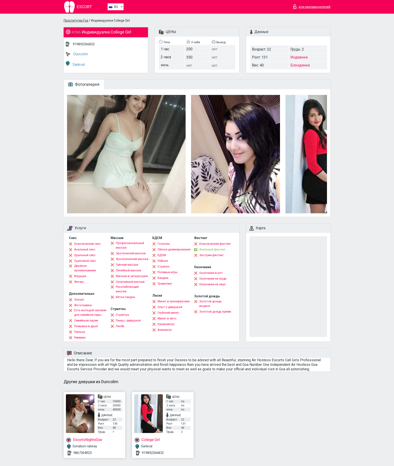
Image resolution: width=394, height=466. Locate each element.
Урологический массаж (132, 259)
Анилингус (165, 329)
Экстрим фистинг (211, 255)
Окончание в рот (211, 273)
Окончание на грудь (213, 278)
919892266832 (84, 44)
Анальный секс (84, 249)
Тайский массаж (127, 264)
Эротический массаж (131, 253)
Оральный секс (85, 255)
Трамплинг (165, 283)
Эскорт (79, 299)
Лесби (120, 326)
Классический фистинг (215, 243)
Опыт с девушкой (170, 307)
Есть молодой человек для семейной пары (90, 312)
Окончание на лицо (212, 284)
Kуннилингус (166, 324)
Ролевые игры (168, 272)
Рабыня (163, 260)
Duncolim (80, 54)
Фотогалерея (86, 84)
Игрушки (80, 276)
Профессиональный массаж (130, 245)
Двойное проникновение (85, 268)
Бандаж (163, 278)
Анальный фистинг (212, 249)
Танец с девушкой (128, 320)
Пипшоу (79, 332)
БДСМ (162, 255)
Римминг (80, 337)
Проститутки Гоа (76, 20)
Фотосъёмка (83, 305)
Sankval (78, 64)
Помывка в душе (86, 326)
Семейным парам (86, 320)
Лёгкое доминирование (174, 249)
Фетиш (79, 281)
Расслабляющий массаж (127, 289)
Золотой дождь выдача (210, 304)
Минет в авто (167, 318)
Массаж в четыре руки (132, 276)
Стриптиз (122, 314)
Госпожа (164, 243)
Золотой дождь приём (215, 311)
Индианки (299, 57)
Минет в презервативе (174, 301)
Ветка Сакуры (125, 297)
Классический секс (87, 243)
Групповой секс (85, 260)
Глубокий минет (168, 312)
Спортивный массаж (130, 281)
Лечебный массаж (128, 270)
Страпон (163, 266)
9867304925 (82, 453)
